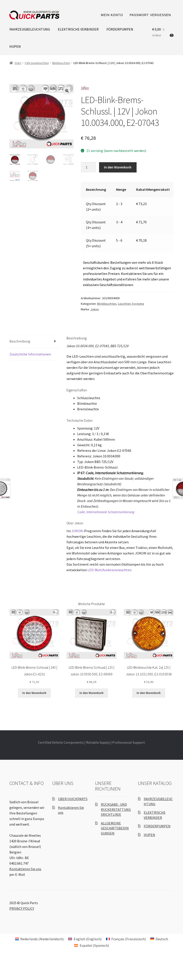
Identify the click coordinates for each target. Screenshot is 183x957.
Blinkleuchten (61, 63)
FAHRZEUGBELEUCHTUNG (29, 29)
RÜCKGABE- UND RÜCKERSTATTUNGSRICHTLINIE (116, 809)
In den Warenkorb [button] (34, 693)
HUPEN (15, 46)
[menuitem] (39, 939)
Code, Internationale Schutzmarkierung (106, 512)
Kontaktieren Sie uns (25, 869)
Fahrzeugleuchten (37, 63)
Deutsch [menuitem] (162, 939)
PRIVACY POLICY (21, 908)
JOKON (77, 531)
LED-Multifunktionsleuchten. (109, 570)
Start (18, 63)
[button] (67, 90)
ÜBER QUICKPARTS (72, 799)
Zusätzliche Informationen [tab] (30, 354)
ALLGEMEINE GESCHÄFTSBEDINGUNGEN (115, 828)
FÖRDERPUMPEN (119, 29)
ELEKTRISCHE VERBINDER (78, 29)
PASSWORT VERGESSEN (150, 15)
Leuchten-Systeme (131, 304)
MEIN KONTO (112, 15)
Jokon (94, 309)
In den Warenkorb (117, 167)
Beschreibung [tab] (19, 341)
